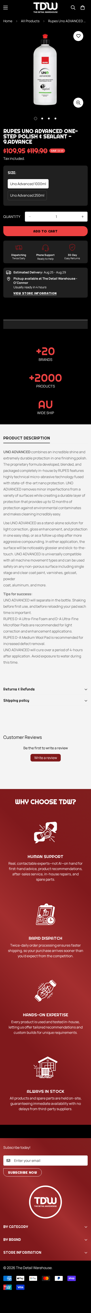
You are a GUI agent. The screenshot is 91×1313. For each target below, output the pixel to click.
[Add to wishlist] (78, 36)
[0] (83, 7)
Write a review (45, 757)
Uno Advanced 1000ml (28, 185)
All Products (30, 21)
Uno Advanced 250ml (28, 196)
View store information (35, 293)
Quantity (11, 216)
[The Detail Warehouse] (45, 7)
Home (7, 21)
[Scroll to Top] (83, 1289)
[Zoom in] (78, 103)
